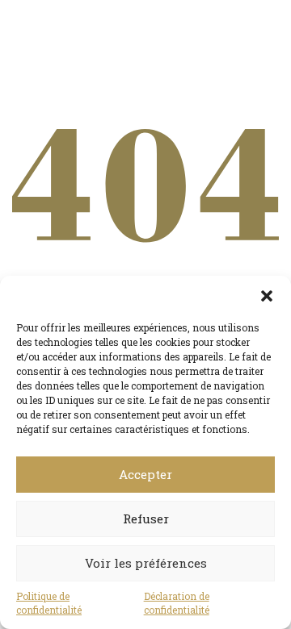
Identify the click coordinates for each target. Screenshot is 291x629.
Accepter (145, 474)
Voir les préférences (146, 563)
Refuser (146, 518)
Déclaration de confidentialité (176, 602)
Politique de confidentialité (49, 602)
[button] (267, 296)
